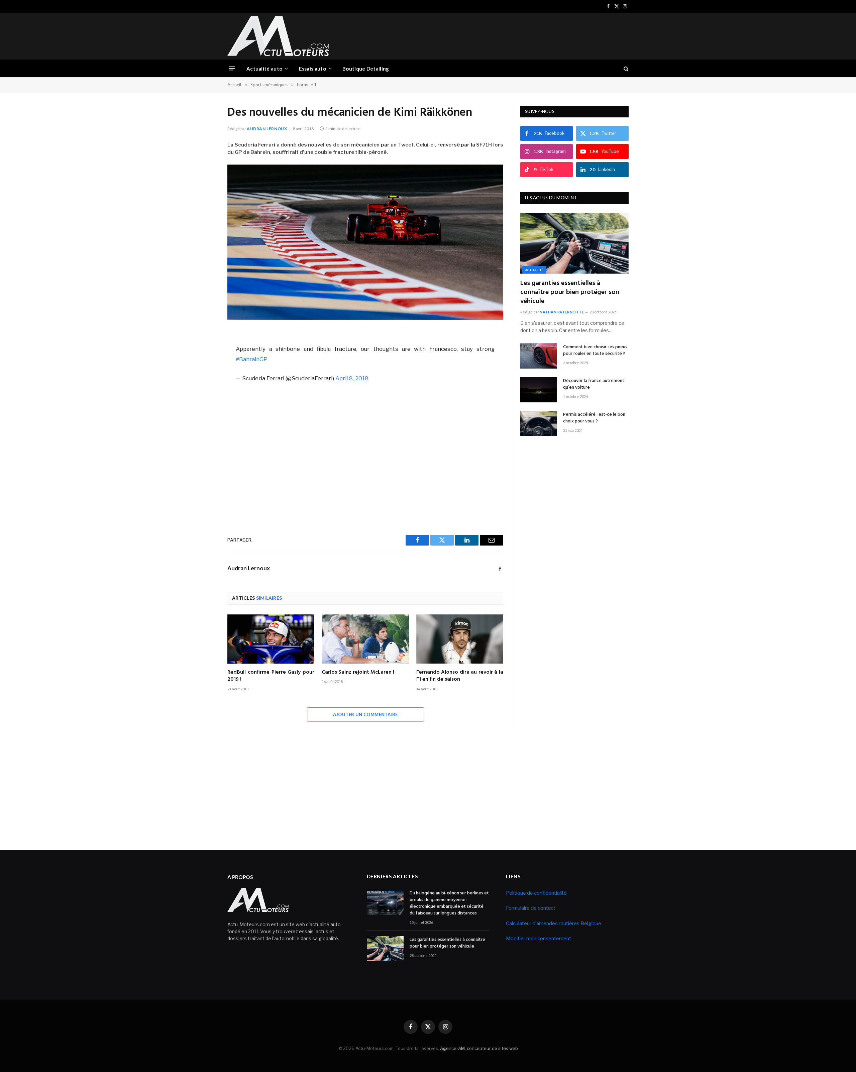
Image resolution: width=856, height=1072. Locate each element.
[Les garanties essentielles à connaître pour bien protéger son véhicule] (574, 243)
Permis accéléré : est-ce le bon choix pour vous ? (594, 418)
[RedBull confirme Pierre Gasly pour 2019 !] (270, 638)
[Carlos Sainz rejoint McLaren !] (365, 638)
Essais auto (312, 69)
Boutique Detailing (365, 69)
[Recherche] (625, 68)
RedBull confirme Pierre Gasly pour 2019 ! (270, 676)
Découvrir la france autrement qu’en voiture (593, 384)
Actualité (534, 270)
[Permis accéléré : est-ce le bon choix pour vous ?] (538, 423)
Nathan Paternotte (562, 312)
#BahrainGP (252, 359)
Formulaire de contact (530, 908)
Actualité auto (264, 69)
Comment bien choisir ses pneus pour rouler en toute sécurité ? (595, 350)
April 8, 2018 (351, 378)
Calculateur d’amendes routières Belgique (553, 923)
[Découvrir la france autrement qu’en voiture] (538, 389)
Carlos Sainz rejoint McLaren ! (358, 672)
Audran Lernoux (267, 128)
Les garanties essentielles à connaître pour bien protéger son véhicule (569, 292)
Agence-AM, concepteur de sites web (479, 1048)
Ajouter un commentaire (365, 714)
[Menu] (232, 68)
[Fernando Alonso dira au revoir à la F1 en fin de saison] (459, 638)
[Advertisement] (507, 35)
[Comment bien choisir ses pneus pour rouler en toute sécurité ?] (538, 356)
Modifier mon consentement (538, 939)
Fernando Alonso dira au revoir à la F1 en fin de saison (459, 676)
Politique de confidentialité (536, 893)
